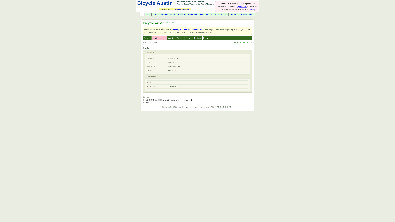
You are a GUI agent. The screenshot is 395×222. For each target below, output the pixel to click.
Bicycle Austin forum (158, 23)
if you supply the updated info (180, 9)
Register (197, 38)
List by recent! (159, 38)
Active (239, 42)
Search (188, 38)
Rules (179, 38)
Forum (146, 38)
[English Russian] (147, 103)
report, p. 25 (242, 6)
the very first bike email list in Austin (188, 29)
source (252, 10)
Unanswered (247, 42)
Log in (205, 38)
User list (171, 38)
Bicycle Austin (155, 3)
